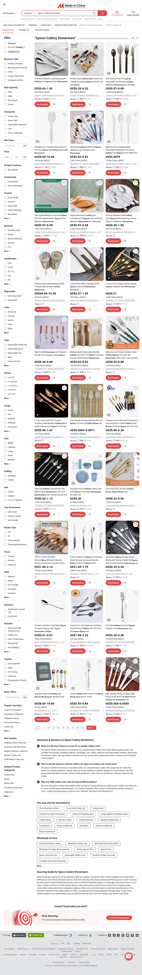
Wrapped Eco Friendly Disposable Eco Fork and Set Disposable (51, 150)
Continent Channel (98, 949)
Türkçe (132, 954)
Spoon (7, 779)
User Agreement (58, 962)
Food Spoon (44, 825)
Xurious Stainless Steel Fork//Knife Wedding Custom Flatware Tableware (121, 218)
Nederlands (84, 954)
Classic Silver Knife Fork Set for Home (86, 695)
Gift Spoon (84, 825)
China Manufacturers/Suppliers (43, 949)
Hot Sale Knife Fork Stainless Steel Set (120, 627)
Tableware (8, 792)
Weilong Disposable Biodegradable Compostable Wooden (49, 286)
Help (68, 943)
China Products (23, 949)
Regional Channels (128, 949)
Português (32, 954)
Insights (78, 951)
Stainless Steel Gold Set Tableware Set (49, 695)
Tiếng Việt (63, 957)
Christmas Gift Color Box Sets (120, 490)
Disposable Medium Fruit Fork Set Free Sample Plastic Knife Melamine (51, 218)
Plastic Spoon (65, 19)
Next (90, 727)
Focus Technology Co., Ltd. (73, 965)
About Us (54, 943)
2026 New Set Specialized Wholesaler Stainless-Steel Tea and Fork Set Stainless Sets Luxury (122, 560)
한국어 (101, 954)
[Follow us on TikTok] (114, 935)
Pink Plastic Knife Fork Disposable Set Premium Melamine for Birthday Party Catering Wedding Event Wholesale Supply (120, 81)
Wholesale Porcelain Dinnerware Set (54, 849)
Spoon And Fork (90, 19)
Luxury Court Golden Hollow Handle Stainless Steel (121, 285)
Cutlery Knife (97, 808)
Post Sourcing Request (119, 918)
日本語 (109, 954)
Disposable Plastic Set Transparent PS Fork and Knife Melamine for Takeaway (86, 218)
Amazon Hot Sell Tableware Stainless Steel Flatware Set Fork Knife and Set (86, 628)
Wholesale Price (82, 949)
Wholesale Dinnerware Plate (106, 843)
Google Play (35, 935)
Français (42, 954)
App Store (19, 935)
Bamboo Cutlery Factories (104, 855)
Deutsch (74, 954)
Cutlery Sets (9, 774)
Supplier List (24, 29)
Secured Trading (42, 29)
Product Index (66, 951)
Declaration (71, 962)
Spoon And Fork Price (48, 855)
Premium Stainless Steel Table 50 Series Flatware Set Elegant (50, 628)
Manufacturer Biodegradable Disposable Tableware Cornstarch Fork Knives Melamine (121, 150)
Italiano (65, 954)
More (39, 866)
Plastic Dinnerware (47, 831)
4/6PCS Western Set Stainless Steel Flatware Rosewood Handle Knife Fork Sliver (86, 560)
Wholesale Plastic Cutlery (50, 843)
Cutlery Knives (45, 819)
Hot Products (9, 949)
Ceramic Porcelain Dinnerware (52, 814)
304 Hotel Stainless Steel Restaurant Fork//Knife (51, 80)
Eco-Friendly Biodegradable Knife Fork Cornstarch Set (86, 422)
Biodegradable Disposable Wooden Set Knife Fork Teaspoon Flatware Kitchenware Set (87, 355)
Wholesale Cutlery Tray (77, 843)
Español (23, 954)
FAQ (62, 943)
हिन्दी (116, 954)
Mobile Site (87, 943)
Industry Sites (113, 949)
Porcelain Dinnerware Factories (52, 861)
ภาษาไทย (124, 954)
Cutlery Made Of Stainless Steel (114, 814)
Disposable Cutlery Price (75, 855)
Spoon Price (106, 849)
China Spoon (77, 19)
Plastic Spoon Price (85, 849)
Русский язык (54, 954)
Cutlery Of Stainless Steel (82, 814)
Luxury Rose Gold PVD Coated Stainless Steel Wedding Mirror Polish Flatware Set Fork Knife (51, 423)
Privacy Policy (84, 962)
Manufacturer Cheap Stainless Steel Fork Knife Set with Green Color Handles (122, 355)
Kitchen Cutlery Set (104, 825)
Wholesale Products (65, 949)
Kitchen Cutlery (65, 819)
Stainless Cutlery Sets (109, 819)
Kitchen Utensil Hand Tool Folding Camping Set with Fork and (86, 81)
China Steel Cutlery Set (75, 808)
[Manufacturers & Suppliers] (71, 5)
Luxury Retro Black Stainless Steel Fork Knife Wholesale (84, 286)
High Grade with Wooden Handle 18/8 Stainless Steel (50, 353)
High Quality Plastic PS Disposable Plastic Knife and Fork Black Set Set (121, 696)
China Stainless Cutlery (49, 808)
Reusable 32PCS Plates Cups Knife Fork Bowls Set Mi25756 (86, 491)
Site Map (76, 943)
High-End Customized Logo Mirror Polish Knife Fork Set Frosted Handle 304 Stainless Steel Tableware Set (51, 491)
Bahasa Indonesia (76, 957)
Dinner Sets (9, 783)
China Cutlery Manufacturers (47, 19)
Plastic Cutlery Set (64, 825)
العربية (93, 954)
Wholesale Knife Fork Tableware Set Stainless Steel (85, 150)
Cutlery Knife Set (86, 819)
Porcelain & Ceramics (13, 787)
